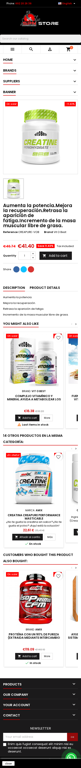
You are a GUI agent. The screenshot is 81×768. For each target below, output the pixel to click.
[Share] (16, 269)
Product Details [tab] (45, 287)
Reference (10, 232)
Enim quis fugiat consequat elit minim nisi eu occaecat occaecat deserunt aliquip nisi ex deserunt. (40, 747)
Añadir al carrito (27, 537)
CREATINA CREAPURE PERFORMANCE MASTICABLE (34, 517)
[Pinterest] (31, 269)
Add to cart (55, 255)
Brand (48, 232)
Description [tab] (14, 287)
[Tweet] (24, 269)
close (8, 763)
